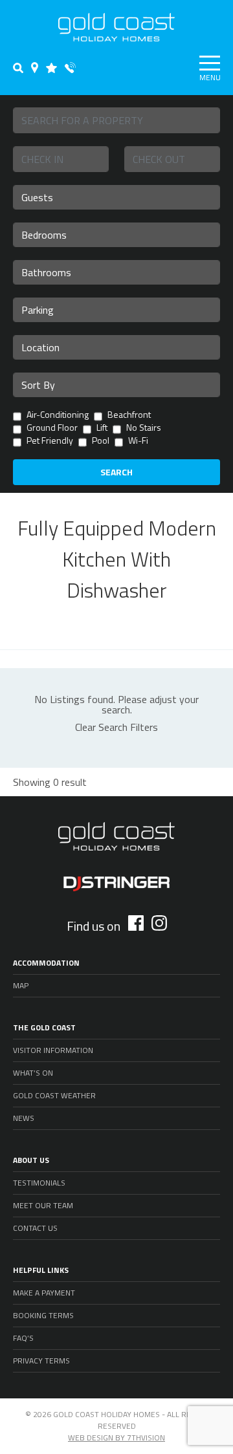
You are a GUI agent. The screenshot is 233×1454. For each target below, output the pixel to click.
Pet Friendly (50, 441)
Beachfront (129, 415)
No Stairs (143, 428)
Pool (100, 441)
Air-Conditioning (58, 415)
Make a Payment (44, 1292)
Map (20, 985)
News (23, 1118)
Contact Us (35, 1228)
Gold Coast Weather (54, 1095)
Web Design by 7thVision (116, 1437)
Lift (101, 428)
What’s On (33, 1073)
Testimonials (39, 1183)
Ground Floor (52, 428)
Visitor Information (53, 1050)
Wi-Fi (138, 441)
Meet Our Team (43, 1205)
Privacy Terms (41, 1360)
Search (116, 472)
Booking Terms (43, 1315)
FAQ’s (23, 1338)
